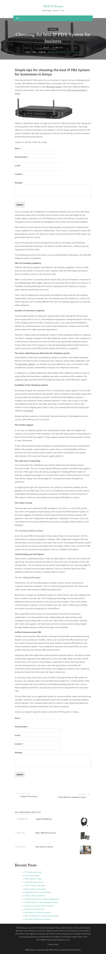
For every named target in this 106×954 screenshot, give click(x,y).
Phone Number (22, 157)
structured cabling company (31, 530)
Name (18, 148)
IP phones (28, 410)
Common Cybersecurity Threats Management (42, 899)
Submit (19, 204)
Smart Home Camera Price (35, 909)
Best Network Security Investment (37, 912)
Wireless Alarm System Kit (35, 896)
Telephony (53, 29)
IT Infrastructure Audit (33, 872)
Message (19, 183)
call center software (26, 364)
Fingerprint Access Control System (38, 892)
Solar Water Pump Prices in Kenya (38, 919)
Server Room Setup (32, 875)
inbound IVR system (31, 577)
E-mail (18, 166)
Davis (47, 47)
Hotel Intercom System (44, 847)
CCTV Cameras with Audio (35, 885)
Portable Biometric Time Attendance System (41, 902)
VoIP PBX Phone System (34, 882)
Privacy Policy (53, 944)
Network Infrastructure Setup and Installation (42, 916)
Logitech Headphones (44, 819)
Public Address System (33, 879)
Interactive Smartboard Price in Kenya (39, 906)
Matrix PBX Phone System (46, 833)
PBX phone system (54, 86)
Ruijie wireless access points (35, 889)
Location (19, 174)
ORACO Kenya (53, 6)
